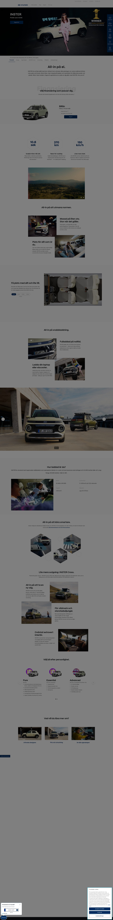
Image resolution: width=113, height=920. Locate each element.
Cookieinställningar (100, 915)
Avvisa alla (99, 912)
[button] (4, 917)
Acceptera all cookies (99, 908)
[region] (99, 903)
